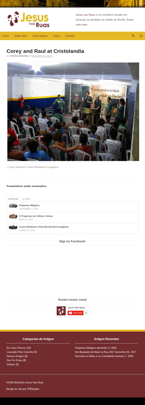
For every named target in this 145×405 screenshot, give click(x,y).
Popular (13, 199)
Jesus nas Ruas (85, 14)
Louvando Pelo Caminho (20, 352)
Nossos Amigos (15, 356)
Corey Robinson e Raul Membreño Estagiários (33, 167)
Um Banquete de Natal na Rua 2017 (94, 352)
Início (6, 35)
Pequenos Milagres (29, 205)
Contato (70, 35)
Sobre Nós (20, 35)
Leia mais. (82, 24)
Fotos (56, 35)
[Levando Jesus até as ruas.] (28, 25)
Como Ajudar (40, 35)
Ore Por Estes (14, 360)
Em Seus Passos (16, 347)
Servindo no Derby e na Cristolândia (94, 356)
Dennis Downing (19, 56)
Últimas (26, 199)
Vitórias (11, 364)
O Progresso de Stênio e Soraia (36, 216)
